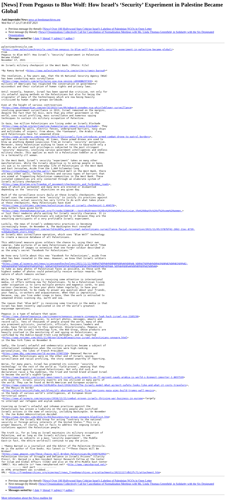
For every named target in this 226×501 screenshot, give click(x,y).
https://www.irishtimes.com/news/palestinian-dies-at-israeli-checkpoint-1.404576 (58, 205)
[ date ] (37, 38)
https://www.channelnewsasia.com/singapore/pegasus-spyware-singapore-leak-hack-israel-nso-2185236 (70, 316)
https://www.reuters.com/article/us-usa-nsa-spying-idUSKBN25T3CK (47, 81)
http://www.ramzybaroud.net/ (87, 464)
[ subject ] (57, 38)
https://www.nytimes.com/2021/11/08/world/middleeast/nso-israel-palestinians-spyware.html (65, 337)
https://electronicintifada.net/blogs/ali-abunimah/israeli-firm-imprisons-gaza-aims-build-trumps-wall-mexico (78, 390)
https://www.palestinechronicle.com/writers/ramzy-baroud (66, 70)
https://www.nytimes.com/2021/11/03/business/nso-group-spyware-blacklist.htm (56, 417)
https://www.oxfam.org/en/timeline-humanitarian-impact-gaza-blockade (50, 126)
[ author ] (69, 38)
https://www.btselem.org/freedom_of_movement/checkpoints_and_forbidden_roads (56, 184)
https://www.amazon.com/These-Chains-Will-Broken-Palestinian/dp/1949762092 (54, 454)
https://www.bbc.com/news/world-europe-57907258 (35, 353)
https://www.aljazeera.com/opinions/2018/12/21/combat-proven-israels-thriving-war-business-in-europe (73, 398)
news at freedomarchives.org (44, 19)
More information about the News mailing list (26, 497)
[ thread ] (46, 38)
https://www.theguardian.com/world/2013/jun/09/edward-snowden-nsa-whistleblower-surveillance (67, 107)
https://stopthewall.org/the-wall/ (26, 171)
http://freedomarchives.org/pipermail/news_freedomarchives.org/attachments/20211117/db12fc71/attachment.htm (85, 472)
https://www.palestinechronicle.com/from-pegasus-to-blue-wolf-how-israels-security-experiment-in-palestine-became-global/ (87, 49)
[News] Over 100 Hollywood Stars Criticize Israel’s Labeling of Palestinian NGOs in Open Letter (97, 28)
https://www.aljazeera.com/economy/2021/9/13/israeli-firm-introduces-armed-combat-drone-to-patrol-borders (76, 136)
